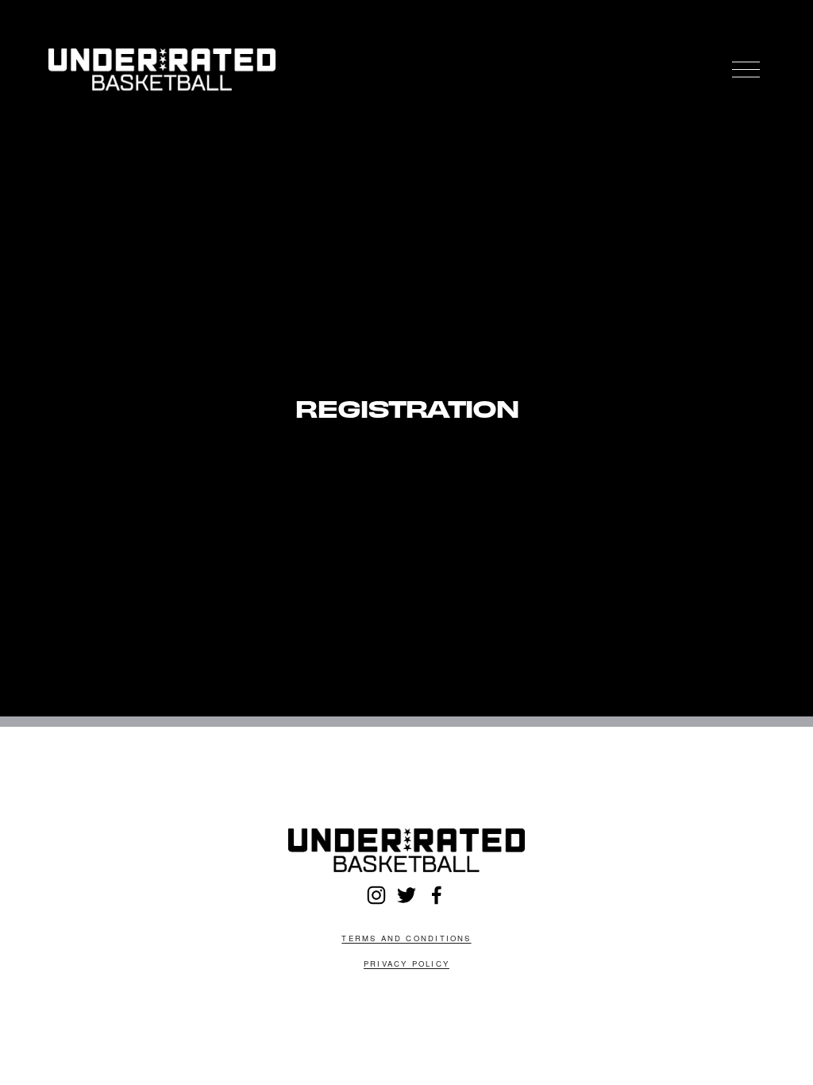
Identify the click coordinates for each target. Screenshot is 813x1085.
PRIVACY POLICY (406, 963)
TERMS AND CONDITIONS (406, 938)
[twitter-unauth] (406, 895)
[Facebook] (436, 895)
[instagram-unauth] (376, 895)
